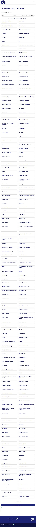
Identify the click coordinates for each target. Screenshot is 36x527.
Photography (22, 333)
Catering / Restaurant (23, 69)
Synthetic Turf (5, 451)
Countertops (4, 112)
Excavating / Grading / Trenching (25, 163)
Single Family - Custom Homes (25, 420)
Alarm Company (22, 26)
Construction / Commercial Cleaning (26, 96)
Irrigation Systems (23, 255)
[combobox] (25, 15)
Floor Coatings (5, 184)
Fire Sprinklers (5, 179)
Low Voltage (4, 275)
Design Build (4, 128)
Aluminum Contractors (6, 29)
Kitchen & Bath (5, 258)
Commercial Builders (23, 76)
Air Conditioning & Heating (7, 26)
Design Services (5, 132)
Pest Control (4, 333)
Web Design (21, 479)
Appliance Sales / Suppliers (24, 29)
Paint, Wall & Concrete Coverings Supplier (26, 318)
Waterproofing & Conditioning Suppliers (25, 475)
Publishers (4, 353)
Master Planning (22, 290)
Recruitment (21, 361)
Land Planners (22, 258)
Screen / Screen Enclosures (24, 400)
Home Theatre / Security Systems (26, 226)
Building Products (23, 52)
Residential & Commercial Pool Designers (25, 377)
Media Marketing (22, 294)
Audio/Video (21, 37)
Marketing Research (6, 286)
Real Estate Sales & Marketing (8, 361)
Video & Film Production (7, 466)
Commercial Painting (23, 80)
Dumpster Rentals (5, 148)
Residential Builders (6, 381)
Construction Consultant (24, 100)
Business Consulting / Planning (25, 56)
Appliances (4, 33)
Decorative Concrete (23, 119)
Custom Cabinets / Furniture (25, 116)
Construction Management (24, 104)
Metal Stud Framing (23, 298)
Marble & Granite (5, 282)
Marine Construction (23, 282)
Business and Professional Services (9, 56)
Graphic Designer (22, 210)
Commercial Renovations (24, 84)
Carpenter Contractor (23, 65)
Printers (21, 341)
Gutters (3, 214)
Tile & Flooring (22, 451)
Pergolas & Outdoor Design (7, 329)
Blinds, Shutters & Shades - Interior (26, 45)
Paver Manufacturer (23, 322)
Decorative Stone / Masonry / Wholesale (8, 124)
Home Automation (5, 218)
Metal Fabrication (5, 298)
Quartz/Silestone (22, 353)
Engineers (21, 156)
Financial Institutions (23, 171)
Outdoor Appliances (23, 309)
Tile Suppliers (22, 455)
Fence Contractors (23, 167)
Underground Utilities (6, 463)
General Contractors (23, 199)
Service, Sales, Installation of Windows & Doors (8, 409)
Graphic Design (5, 210)
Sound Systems (5, 432)
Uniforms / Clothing (23, 463)
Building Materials (23, 49)
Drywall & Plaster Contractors (25, 144)
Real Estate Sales (22, 357)
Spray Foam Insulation (23, 436)
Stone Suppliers (22, 443)
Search (32, 15)
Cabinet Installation (6, 61)
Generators (4, 203)
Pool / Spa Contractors (23, 337)
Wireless (21, 492)
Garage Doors (5, 199)
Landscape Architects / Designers (9, 262)
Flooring (21, 184)
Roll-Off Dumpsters (6, 396)
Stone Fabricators (5, 443)
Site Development (5, 424)
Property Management (6, 350)
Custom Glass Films (6, 119)
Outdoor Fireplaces (23, 313)
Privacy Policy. (11, 524)
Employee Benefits (6, 156)
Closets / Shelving (5, 76)
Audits (3, 41)
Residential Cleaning (23, 381)
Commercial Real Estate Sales (8, 84)
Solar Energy (4, 428)
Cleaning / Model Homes (24, 72)
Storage (3, 447)
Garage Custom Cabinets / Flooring (26, 195)
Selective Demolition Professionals (26, 404)
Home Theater (5, 226)
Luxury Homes (5, 279)
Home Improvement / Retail (25, 222)
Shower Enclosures (6, 417)
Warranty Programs (6, 470)
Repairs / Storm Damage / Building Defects (9, 377)
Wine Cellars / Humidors (7, 492)
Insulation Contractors (23, 238)
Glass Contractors (23, 207)
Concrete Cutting (5, 96)
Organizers (4, 309)
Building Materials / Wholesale (8, 52)
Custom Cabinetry (5, 116)
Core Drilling (21, 108)
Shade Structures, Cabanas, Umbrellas (24, 409)
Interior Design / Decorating (7, 247)
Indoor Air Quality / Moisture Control (8, 239)
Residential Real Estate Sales (8, 389)
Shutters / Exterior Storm (24, 417)
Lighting (3, 266)
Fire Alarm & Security (23, 175)
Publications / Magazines (24, 350)
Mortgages (4, 302)
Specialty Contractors (23, 432)
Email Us (32, 520)
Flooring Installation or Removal (26, 187)
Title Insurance (5, 459)
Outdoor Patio (5, 317)
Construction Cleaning (6, 100)
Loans (20, 271)
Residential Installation (24, 385)
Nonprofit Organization (24, 305)
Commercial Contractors (7, 80)
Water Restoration (6, 474)
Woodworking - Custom (24, 496)
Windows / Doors (5, 488)
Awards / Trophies (5, 45)
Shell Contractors (22, 413)
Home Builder (22, 218)
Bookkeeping (4, 49)
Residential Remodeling (24, 389)
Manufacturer (22, 279)
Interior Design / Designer (24, 247)
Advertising (21, 21)
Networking (21, 302)
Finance (3, 171)
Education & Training (23, 148)
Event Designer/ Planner (7, 163)
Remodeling (4, 365)
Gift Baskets (21, 203)
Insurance (4, 243)
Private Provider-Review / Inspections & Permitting (7, 346)
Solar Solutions (22, 428)
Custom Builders (22, 112)
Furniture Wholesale (6, 195)
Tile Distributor (5, 455)
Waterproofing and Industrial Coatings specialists (8, 480)
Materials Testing (5, 294)
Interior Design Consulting (7, 251)
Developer (21, 132)
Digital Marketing (22, 136)
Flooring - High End (6, 187)
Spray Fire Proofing (6, 436)
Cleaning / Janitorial (6, 72)
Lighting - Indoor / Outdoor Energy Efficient (26, 267)
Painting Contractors (6, 322)
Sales (3, 400)
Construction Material (6, 108)
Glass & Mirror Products (7, 207)
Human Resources (23, 230)
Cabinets (3, 65)
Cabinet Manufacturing (23, 61)
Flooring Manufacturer (6, 191)
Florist (20, 191)
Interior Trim (21, 251)
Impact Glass (4, 233)
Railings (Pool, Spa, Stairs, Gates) (8, 357)
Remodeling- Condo (6, 373)
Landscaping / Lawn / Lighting (25, 262)
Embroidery (21, 152)
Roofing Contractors (23, 396)
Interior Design (22, 243)
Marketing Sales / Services (24, 286)
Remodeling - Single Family (7, 369)
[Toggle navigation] (34, 2)
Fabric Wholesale (5, 167)
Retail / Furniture (22, 393)
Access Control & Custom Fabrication (7, 22)
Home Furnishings (5, 222)
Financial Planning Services (7, 175)
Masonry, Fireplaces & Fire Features (9, 290)
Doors (3, 144)
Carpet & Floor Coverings (7, 69)
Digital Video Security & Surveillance (7, 140)
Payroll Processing (23, 326)
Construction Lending (6, 104)
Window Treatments (23, 484)
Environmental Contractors (7, 160)
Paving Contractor (5, 326)
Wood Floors (4, 496)
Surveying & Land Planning (24, 447)
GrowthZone (20, 501)
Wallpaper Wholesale (23, 466)
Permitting (21, 329)
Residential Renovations (7, 393)
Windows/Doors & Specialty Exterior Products (25, 488)
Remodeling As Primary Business (26, 369)
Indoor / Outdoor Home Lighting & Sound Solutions (26, 234)
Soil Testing (21, 424)
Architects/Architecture (24, 33)
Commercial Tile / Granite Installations (7, 89)
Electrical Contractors (6, 152)
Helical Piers (21, 214)
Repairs (20, 373)
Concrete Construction (6, 93)
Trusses (20, 459)
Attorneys (4, 37)
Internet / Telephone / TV (7, 255)
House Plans (4, 230)
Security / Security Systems (7, 404)
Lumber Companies (23, 275)
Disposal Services (23, 140)
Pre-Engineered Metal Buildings (8, 341)
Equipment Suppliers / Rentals (25, 160)
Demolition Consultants (24, 123)
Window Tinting (5, 484)
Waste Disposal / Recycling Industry (26, 470)
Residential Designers (6, 385)
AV (19, 41)
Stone (20, 440)
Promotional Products (23, 345)
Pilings (3, 337)
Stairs (3, 440)
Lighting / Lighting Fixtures (7, 271)
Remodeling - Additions (24, 365)
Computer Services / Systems (25, 88)
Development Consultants (7, 136)
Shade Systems (5, 413)
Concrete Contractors (23, 93)
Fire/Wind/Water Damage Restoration (24, 180)
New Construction (5, 305)
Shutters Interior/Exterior (7, 420)
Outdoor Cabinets (5, 313)
